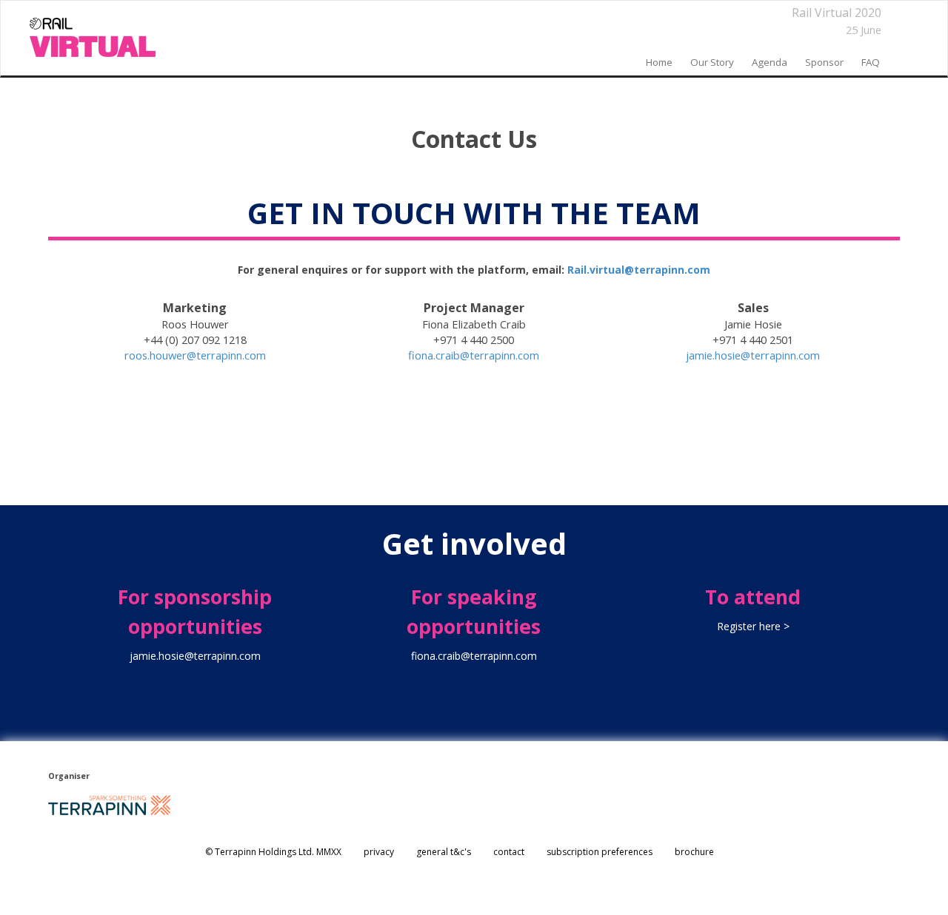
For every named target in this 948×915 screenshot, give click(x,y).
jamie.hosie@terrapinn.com (753, 355)
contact (508, 851)
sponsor (824, 62)
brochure (694, 851)
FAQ (870, 62)
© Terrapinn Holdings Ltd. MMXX (273, 851)
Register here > (753, 626)
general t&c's (443, 851)
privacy (379, 851)
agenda (769, 62)
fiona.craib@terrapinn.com (473, 355)
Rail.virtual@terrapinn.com (638, 270)
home (659, 62)
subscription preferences (599, 851)
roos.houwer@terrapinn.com (195, 355)
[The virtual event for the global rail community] (93, 38)
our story (712, 62)
